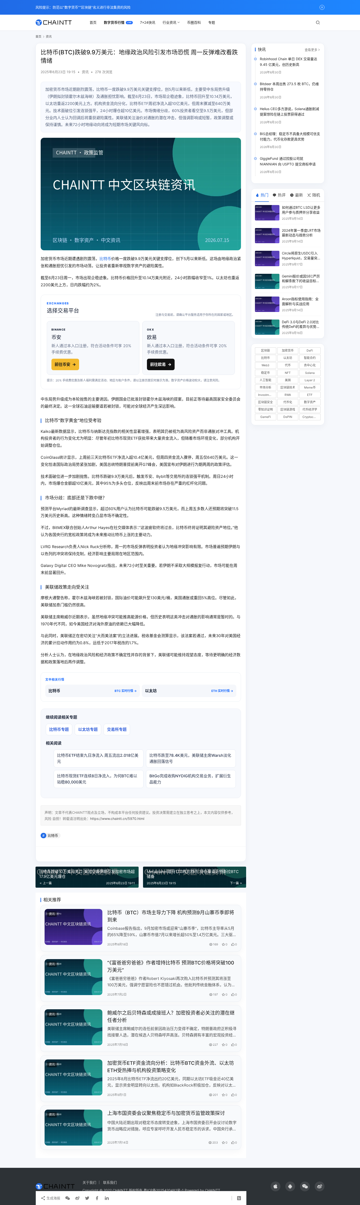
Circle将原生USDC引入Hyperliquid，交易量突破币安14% (300, 258)
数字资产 (310, 402)
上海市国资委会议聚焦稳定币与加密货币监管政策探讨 (166, 1113)
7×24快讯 (147, 22)
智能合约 (310, 358)
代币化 (287, 402)
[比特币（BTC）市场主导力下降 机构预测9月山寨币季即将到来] (73, 927)
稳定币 (265, 373)
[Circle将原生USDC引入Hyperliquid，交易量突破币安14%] (267, 258)
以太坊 (287, 358)
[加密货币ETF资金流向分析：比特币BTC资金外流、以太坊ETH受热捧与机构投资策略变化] (73, 1077)
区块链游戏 (287, 409)
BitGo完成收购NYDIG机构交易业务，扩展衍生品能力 (190, 778)
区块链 (265, 350)
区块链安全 (265, 402)
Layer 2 (310, 380)
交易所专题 (117, 729)
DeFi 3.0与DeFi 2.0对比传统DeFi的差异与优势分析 (301, 326)
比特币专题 (59, 729)
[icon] (275, 1186)
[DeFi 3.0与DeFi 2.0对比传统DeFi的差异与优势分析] (267, 327)
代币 (288, 365)
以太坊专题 (88, 729)
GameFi (265, 417)
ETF (309, 395)
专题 (211, 22)
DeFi (310, 350)
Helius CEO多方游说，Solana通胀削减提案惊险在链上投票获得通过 (289, 111)
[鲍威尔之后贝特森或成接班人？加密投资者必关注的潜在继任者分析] (73, 1027)
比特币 (105, 258)
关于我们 (89, 1182)
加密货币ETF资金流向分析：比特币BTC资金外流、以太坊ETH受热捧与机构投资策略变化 (170, 1066)
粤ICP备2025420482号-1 (164, 1190)
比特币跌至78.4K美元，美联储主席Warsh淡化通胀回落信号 (190, 758)
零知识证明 (265, 409)
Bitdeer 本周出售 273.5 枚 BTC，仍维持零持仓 (289, 86)
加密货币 (288, 350)
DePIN (287, 417)
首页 (93, 22)
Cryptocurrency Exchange (311, 417)
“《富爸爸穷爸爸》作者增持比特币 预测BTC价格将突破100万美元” (170, 966)
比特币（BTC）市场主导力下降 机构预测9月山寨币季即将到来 (170, 916)
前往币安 (65, 364)
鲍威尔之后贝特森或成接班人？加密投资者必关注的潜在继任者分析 (171, 1016)
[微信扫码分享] (67, 1198)
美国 (288, 380)
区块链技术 (287, 387)
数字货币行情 (114, 22)
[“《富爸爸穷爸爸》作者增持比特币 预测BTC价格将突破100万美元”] (73, 977)
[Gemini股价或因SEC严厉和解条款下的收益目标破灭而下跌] (267, 281)
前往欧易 (160, 364)
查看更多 (311, 50)
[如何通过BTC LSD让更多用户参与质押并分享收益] (267, 212)
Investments (266, 395)
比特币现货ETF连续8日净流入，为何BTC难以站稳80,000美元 (97, 778)
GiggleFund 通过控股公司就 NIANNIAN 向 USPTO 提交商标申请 (288, 161)
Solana (310, 373)
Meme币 (310, 387)
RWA (288, 395)
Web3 (265, 365)
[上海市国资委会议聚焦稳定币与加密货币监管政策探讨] (73, 1128)
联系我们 (110, 1182)
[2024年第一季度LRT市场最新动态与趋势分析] (267, 235)
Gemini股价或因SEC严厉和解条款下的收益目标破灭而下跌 (301, 281)
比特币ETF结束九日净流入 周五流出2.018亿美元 (97, 758)
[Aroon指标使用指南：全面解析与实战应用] (267, 304)
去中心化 (310, 365)
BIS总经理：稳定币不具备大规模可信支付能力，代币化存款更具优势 (290, 136)
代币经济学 (309, 409)
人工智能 (265, 380)
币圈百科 (194, 22)
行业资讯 (169, 22)
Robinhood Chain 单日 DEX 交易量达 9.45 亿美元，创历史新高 (288, 61)
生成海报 (53, 1198)
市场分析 (265, 387)
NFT (288, 373)
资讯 (85, 72)
